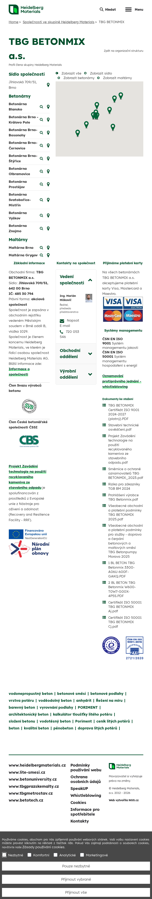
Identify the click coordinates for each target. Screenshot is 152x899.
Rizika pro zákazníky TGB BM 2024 (124, 486)
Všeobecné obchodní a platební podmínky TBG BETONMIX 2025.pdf (125, 512)
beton (14, 728)
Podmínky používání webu (85, 767)
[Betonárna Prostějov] (41, 184)
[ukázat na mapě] (48, 84)
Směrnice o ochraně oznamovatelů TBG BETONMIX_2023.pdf (125, 473)
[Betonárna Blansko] (41, 106)
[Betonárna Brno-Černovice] (41, 145)
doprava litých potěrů (97, 728)
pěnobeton (63, 728)
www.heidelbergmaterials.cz (37, 765)
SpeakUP (79, 788)
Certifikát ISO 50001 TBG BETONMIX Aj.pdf (125, 606)
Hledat (110, 9)
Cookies (78, 802)
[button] (121, 96)
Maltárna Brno (21, 247)
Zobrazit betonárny (79, 78)
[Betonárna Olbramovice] (41, 171)
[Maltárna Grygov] (41, 255)
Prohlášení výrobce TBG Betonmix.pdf (123, 497)
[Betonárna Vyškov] (41, 215)
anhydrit (83, 700)
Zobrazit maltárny (117, 78)
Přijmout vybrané (76, 879)
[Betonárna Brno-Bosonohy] (41, 132)
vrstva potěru (21, 700)
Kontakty (79, 821)
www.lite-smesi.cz (27, 772)
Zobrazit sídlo (101, 73)
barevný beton (22, 707)
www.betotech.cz (26, 800)
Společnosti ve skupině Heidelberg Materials (58, 22)
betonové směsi (71, 693)
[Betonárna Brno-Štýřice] (41, 158)
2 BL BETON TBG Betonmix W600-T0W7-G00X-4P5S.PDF (122, 589)
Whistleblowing (85, 795)
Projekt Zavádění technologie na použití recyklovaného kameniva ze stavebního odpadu (27, 477)
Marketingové (97, 855)
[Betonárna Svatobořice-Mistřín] (41, 199)
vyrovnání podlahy (56, 707)
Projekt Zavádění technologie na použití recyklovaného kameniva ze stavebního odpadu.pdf (121, 449)
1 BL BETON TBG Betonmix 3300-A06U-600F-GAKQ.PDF (121, 569)
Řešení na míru (109, 700)
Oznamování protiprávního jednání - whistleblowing (121, 381)
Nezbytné (15, 855)
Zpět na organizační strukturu (123, 50)
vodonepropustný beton (31, 693)
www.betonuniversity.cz (33, 779)
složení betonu (22, 721)
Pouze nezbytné (76, 866)
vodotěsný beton (55, 721)
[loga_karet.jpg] (122, 309)
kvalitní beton (36, 728)
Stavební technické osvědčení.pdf (123, 427)
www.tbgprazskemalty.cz (34, 786)
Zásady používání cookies (43, 847)
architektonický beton (28, 714)
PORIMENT (88, 707)
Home (13, 22)
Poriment (83, 721)
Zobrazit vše (71, 73)
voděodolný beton (55, 700)
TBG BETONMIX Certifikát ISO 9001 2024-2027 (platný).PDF (123, 412)
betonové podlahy (107, 693)
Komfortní (41, 855)
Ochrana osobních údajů (85, 779)
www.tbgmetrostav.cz (31, 793)
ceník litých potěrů (113, 721)
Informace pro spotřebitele (85, 811)
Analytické (67, 855)
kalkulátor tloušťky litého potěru (82, 714)
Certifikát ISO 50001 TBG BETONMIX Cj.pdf (125, 621)
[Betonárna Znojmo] (41, 228)
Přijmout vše (76, 892)
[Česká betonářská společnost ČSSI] (29, 441)
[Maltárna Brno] (41, 247)
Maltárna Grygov (23, 255)
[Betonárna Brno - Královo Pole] (41, 119)
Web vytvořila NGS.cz (124, 800)
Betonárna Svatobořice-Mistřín (20, 199)
